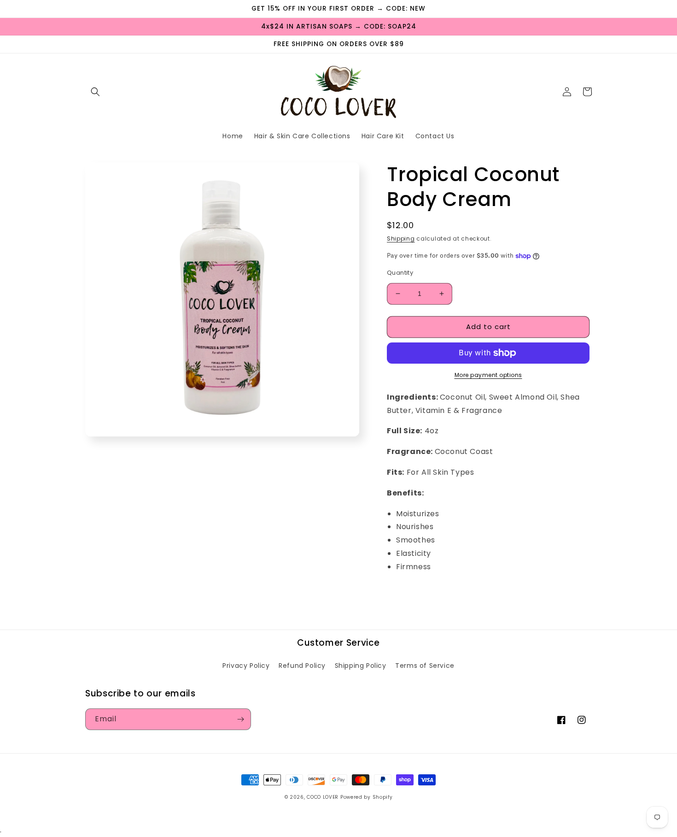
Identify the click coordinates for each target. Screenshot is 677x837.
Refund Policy (302, 665)
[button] (95, 92)
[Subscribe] (240, 719)
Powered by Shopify (366, 797)
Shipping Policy (360, 665)
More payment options (488, 375)
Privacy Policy (245, 665)
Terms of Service (425, 665)
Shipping (401, 238)
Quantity (400, 272)
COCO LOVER (322, 797)
